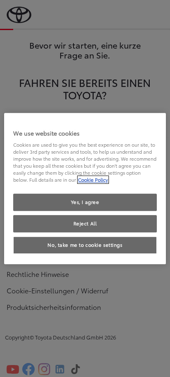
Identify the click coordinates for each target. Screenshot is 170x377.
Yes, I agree (85, 202)
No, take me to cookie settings (84, 244)
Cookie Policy (93, 180)
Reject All (85, 223)
